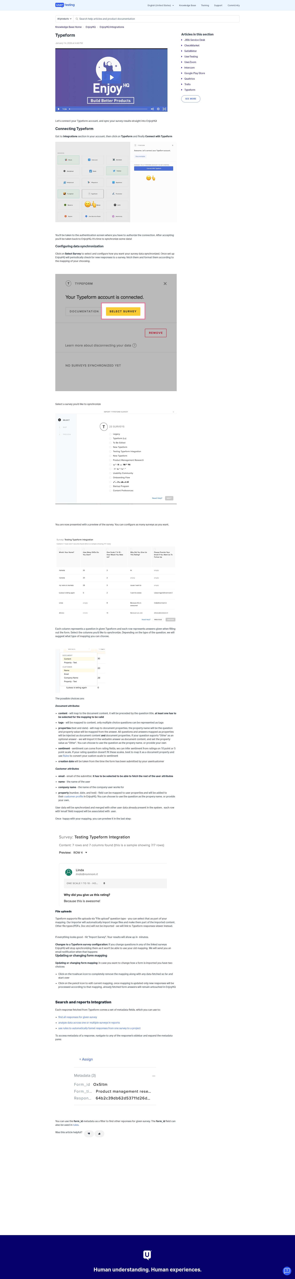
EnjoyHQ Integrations (112, 26)
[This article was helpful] (99, 1133)
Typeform (189, 89)
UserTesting (191, 56)
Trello (187, 84)
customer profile (73, 796)
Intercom (189, 67)
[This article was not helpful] (89, 1133)
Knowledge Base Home (68, 26)
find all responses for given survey (77, 1017)
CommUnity (234, 5)
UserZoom (190, 62)
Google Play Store (194, 73)
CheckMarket (191, 45)
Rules (66, 755)
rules (76, 1124)
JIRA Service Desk (194, 39)
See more (190, 98)
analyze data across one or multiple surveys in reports (89, 1022)
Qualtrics (189, 78)
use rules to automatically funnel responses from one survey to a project (99, 1028)
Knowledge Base (187, 5)
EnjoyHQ (91, 26)
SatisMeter (190, 51)
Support (218, 5)
